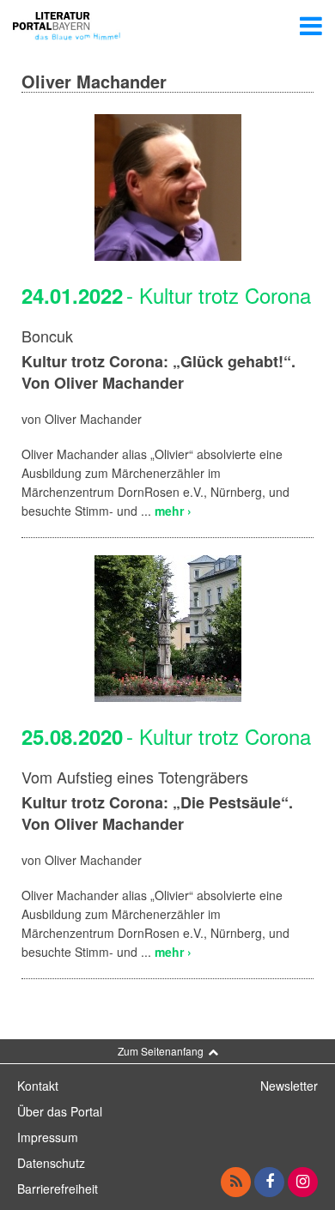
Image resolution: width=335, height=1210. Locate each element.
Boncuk (47, 335)
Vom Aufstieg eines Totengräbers (134, 776)
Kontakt (37, 1085)
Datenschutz (51, 1162)
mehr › (173, 510)
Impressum (47, 1137)
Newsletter (289, 1085)
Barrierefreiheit (57, 1188)
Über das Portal (59, 1111)
